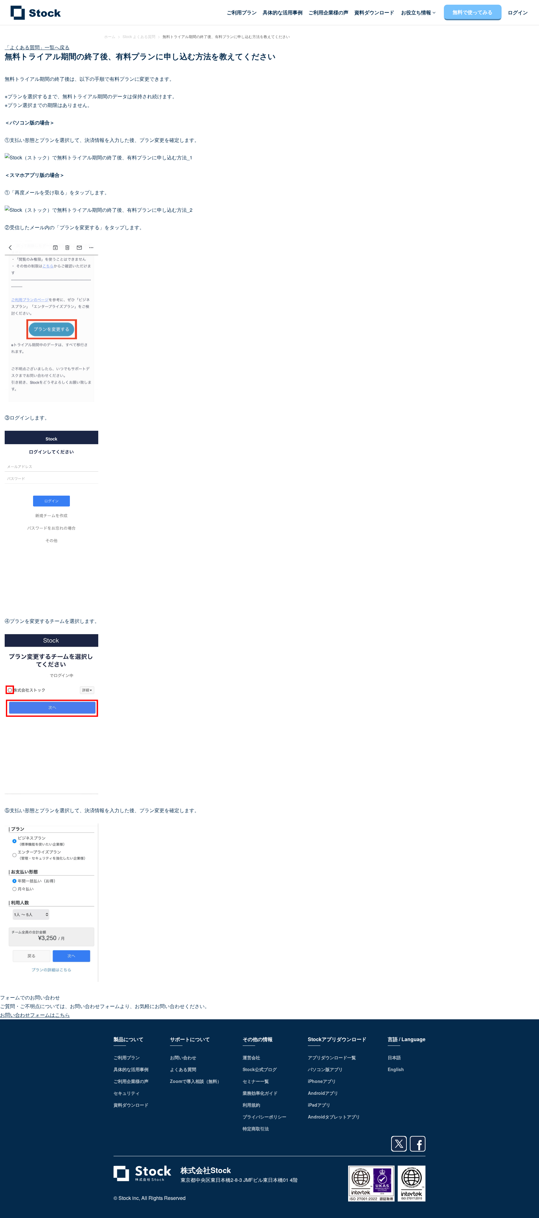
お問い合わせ (183, 1057)
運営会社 (251, 1057)
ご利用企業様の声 (328, 12)
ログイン (518, 12)
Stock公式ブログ (260, 1069)
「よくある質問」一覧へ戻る (37, 47)
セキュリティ (127, 1093)
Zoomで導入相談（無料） (195, 1081)
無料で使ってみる (473, 12)
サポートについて (190, 1039)
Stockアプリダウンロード (337, 1039)
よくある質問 (183, 1069)
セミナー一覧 (256, 1081)
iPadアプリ (319, 1105)
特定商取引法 (256, 1128)
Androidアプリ (323, 1093)
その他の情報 (258, 1039)
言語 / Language (406, 1039)
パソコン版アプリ (325, 1069)
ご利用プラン (242, 12)
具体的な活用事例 (283, 12)
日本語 (394, 1057)
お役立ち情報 (416, 12)
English (396, 1069)
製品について (128, 1039)
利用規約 (251, 1105)
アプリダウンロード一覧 (332, 1057)
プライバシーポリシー (264, 1117)
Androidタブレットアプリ (334, 1117)
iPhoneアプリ (322, 1081)
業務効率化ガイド (260, 1093)
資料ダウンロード (374, 12)
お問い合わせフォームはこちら (35, 1014)
